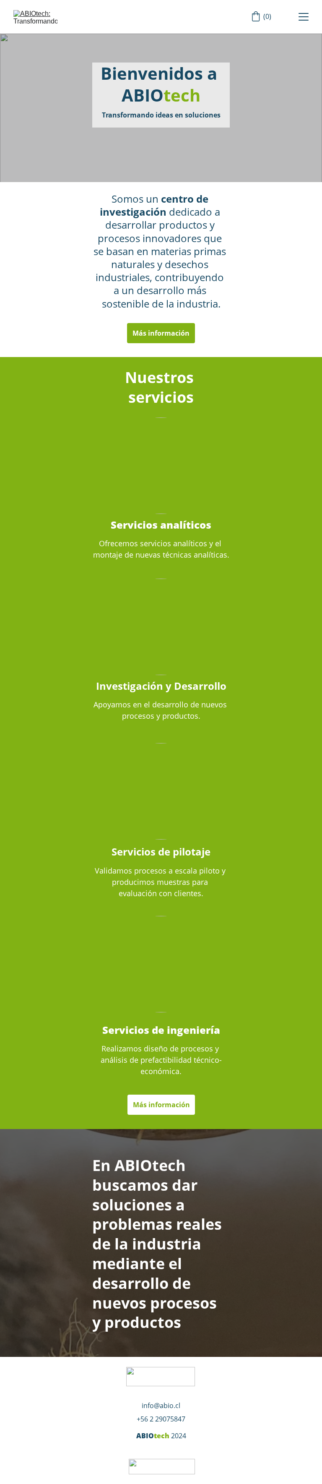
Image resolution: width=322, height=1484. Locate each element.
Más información (161, 333)
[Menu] (304, 17)
